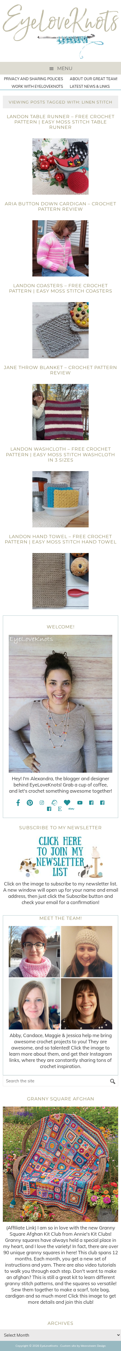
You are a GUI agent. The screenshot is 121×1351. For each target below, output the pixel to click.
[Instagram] (42, 803)
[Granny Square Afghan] (60, 1164)
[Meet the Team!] (60, 977)
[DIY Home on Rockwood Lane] (102, 803)
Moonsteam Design (93, 1346)
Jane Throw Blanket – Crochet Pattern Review (60, 370)
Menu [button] (64, 68)
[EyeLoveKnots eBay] (71, 809)
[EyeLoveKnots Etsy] (60, 809)
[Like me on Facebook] (18, 803)
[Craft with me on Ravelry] (54, 803)
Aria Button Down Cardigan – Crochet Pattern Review (60, 206)
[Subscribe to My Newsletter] (60, 857)
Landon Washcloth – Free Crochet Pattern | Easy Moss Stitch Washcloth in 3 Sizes (60, 454)
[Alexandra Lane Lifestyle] (49, 809)
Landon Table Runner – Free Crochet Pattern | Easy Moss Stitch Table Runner (61, 122)
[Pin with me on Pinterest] (30, 803)
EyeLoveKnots (60, 31)
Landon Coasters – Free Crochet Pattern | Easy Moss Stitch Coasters (60, 288)
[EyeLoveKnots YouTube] (79, 803)
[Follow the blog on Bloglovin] (67, 803)
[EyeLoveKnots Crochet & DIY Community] (91, 803)
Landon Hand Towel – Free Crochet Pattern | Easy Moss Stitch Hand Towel (60, 539)
